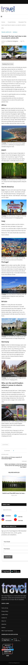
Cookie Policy (4, 614)
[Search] (26, 16)
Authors (3, 627)
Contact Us (4, 617)
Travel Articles (12, 22)
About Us (3, 621)
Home (3, 22)
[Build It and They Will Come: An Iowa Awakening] (14, 483)
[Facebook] (7, 1)
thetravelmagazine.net (7, 649)
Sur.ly (10, 652)
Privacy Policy (4, 611)
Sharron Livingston (12, 41)
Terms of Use (4, 608)
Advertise (3, 624)
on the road (5, 444)
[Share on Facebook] (17, 450)
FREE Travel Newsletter (7, 630)
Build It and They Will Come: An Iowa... (14, 493)
